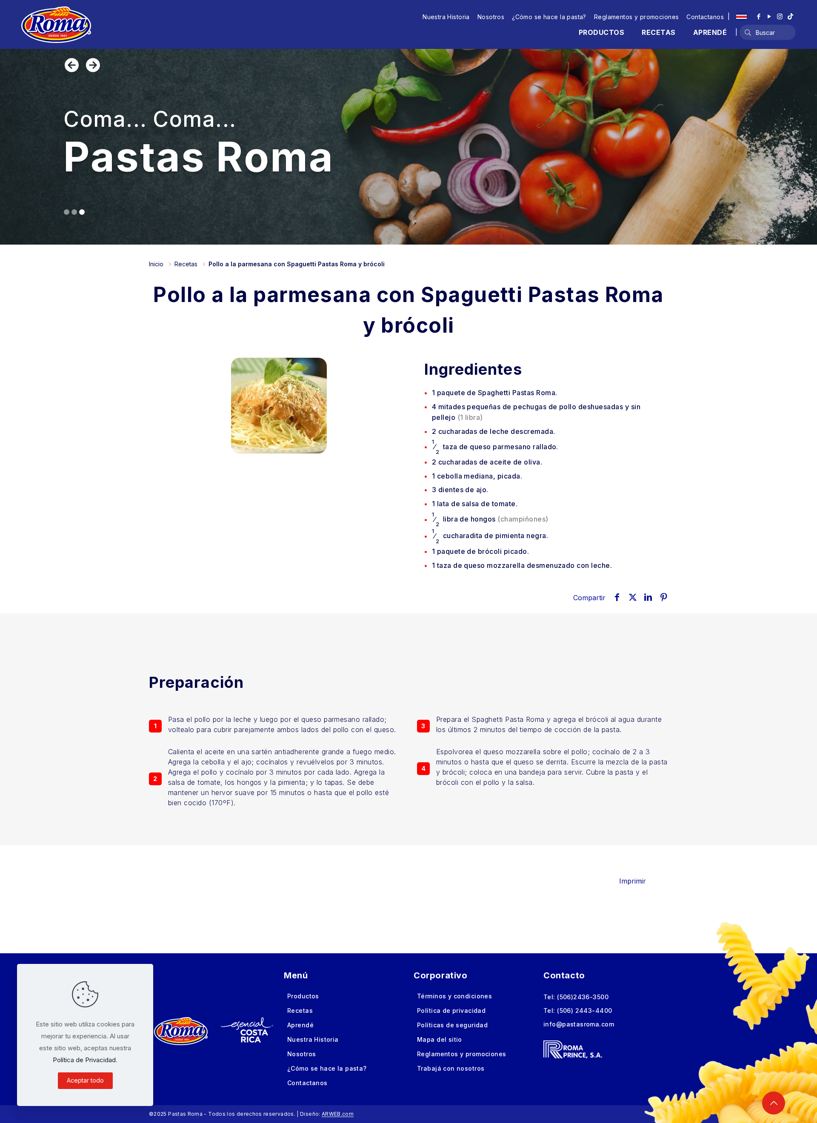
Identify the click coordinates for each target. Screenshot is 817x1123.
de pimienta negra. (490, 535)
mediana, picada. (477, 476)
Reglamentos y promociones (636, 16)
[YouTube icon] (769, 16)
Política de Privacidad (84, 1060)
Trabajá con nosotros (450, 1068)
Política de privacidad (451, 1010)
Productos (303, 996)
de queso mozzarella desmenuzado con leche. (522, 565)
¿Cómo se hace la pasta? (549, 16)
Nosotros (490, 16)
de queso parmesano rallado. (495, 446)
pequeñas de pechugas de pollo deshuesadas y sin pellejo (536, 412)
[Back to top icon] (773, 1103)
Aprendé (300, 1025)
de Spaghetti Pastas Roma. (494, 392)
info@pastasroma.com (578, 1024)
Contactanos (705, 16)
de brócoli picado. (480, 551)
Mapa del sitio (439, 1039)
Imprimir (632, 881)
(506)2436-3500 (582, 996)
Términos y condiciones (454, 996)
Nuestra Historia (446, 16)
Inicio (156, 264)
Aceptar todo (85, 1080)
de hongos (490, 519)
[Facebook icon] (758, 16)
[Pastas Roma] (56, 24)
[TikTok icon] (790, 16)
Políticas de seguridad (452, 1025)
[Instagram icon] (780, 16)
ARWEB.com (338, 1114)
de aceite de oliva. (487, 462)
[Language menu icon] (741, 17)
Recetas (185, 264)
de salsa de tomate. (475, 503)
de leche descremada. (493, 431)
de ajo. (460, 489)
